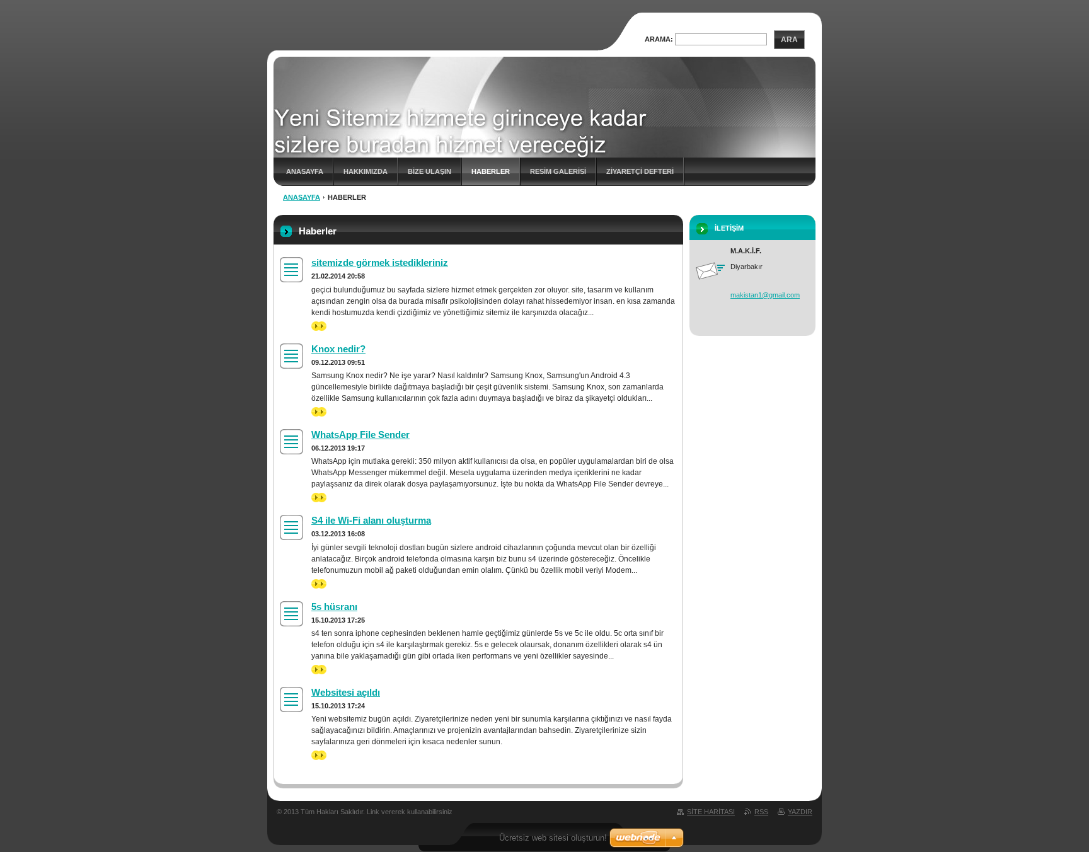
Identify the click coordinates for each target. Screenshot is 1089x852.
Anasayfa (304, 171)
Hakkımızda (365, 171)
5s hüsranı (334, 606)
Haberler (490, 171)
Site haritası (711, 811)
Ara (789, 39)
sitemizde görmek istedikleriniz (379, 262)
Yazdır (800, 811)
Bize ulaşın (429, 171)
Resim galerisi (558, 171)
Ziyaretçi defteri (640, 171)
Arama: (659, 39)
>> (315, 325)
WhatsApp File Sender (360, 434)
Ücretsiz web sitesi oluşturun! (553, 838)
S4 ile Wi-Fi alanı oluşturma (371, 520)
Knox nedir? (338, 348)
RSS (761, 811)
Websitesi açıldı (345, 692)
